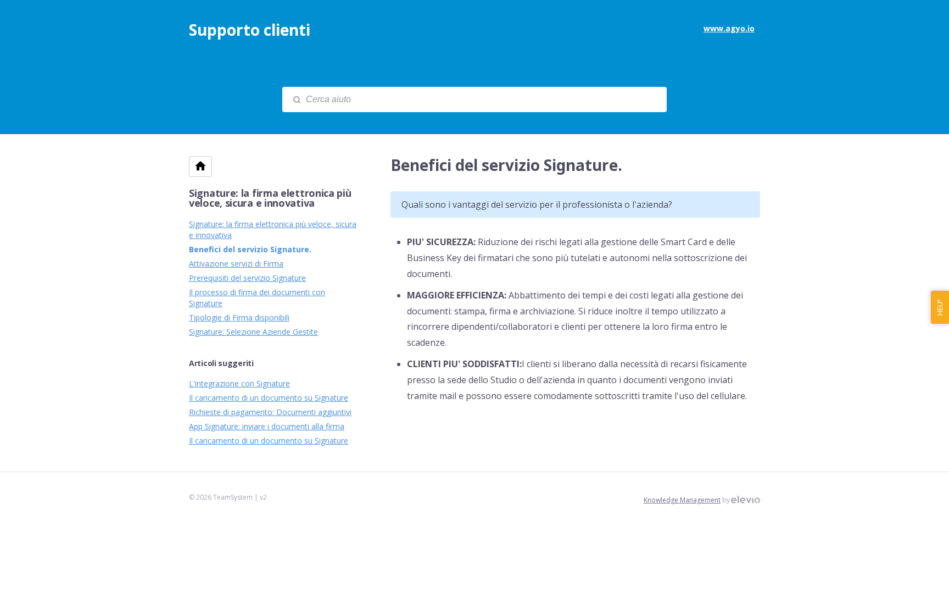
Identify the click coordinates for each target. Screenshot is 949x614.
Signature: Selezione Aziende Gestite (253, 332)
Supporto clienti (249, 29)
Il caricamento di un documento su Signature (268, 397)
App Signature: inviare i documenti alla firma (266, 426)
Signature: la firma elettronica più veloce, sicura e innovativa (270, 197)
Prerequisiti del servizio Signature (247, 278)
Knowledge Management (682, 500)
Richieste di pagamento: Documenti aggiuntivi (270, 412)
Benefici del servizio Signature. (250, 249)
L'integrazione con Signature (239, 383)
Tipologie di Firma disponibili (239, 317)
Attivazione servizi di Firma (236, 263)
